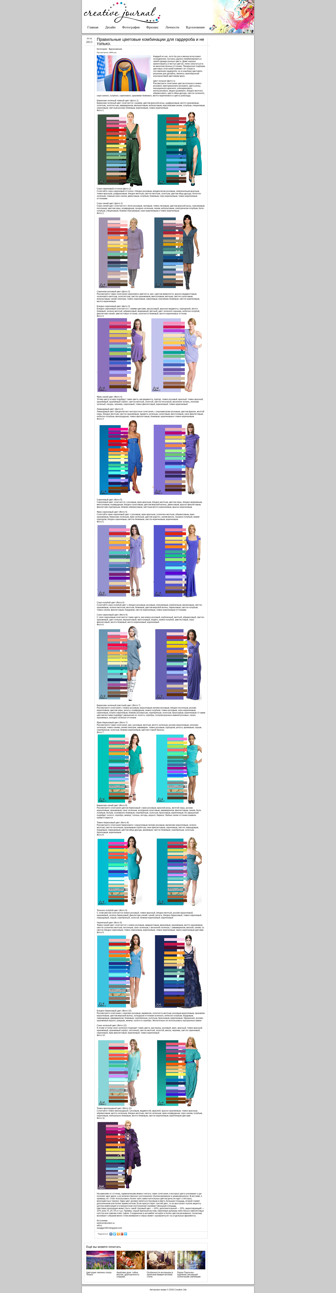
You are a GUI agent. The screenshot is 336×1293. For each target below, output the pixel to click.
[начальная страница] (122, 22)
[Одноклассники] (118, 1234)
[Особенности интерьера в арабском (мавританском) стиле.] (161, 1260)
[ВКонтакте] (111, 1234)
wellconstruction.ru (106, 1223)
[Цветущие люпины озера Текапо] (100, 1260)
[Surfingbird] (126, 1234)
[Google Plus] (122, 1234)
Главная (92, 27)
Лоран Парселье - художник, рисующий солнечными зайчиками (189, 1274)
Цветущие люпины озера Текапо (98, 1273)
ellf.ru (99, 1225)
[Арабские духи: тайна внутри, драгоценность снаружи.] (131, 1260)
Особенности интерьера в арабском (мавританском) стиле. (160, 1274)
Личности (172, 27)
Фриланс (152, 27)
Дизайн (110, 27)
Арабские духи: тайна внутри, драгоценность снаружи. (128, 1274)
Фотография (131, 27)
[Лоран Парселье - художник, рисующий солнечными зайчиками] (191, 1260)
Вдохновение (195, 27)
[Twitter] (115, 1234)
